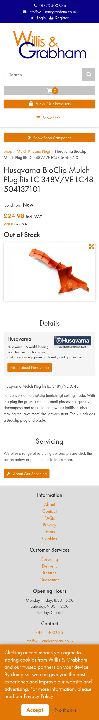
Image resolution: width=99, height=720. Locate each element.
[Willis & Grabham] (49, 45)
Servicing (49, 559)
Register (61, 17)
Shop (8, 151)
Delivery (49, 566)
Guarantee (49, 580)
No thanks (66, 710)
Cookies (49, 539)
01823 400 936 (52, 5)
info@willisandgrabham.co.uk (53, 11)
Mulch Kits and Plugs (33, 151)
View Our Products (53, 104)
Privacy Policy (38, 696)
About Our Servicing (30, 473)
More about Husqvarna (29, 367)
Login (41, 17)
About (49, 504)
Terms (49, 532)
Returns (49, 573)
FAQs (49, 518)
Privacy (49, 525)
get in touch (39, 459)
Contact (49, 511)
